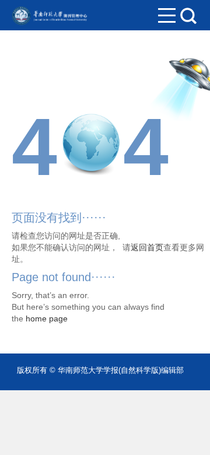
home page (47, 318)
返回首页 (147, 247)
